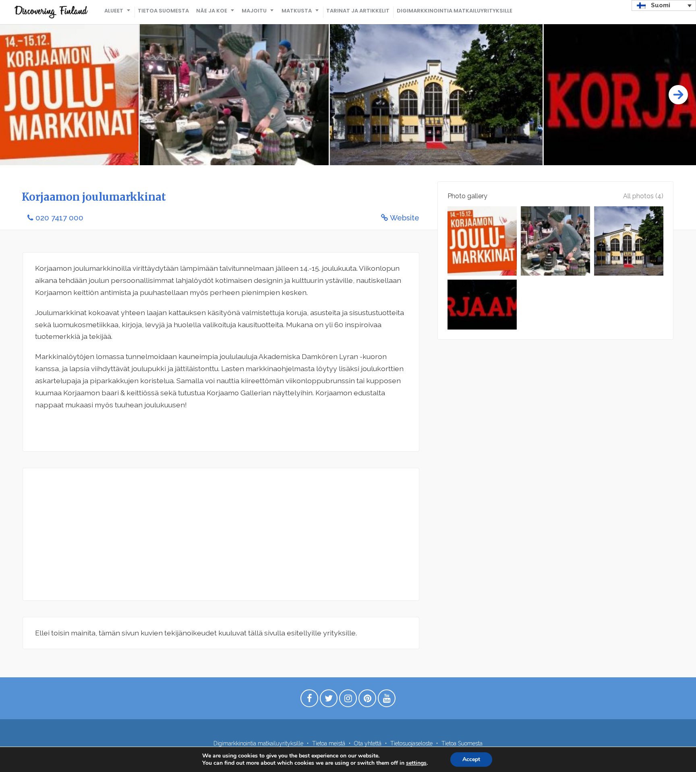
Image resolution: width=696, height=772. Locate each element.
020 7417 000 (59, 218)
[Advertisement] (221, 534)
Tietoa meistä (328, 743)
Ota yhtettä (367, 743)
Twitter (329, 700)
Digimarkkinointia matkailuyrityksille (454, 11)
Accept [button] (471, 759)
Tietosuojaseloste (411, 743)
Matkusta (297, 11)
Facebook (309, 700)
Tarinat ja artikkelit (357, 11)
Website (404, 218)
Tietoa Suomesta (163, 11)
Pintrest (367, 700)
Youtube (387, 700)
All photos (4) (643, 196)
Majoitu (254, 11)
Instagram (348, 700)
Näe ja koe (211, 11)
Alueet (113, 11)
